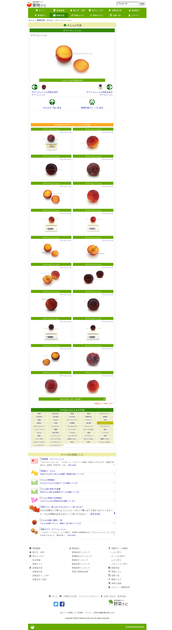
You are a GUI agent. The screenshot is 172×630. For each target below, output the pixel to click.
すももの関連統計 (48, 479)
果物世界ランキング (81, 567)
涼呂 (105, 429)
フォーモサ (39, 439)
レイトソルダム (105, 442)
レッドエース (39, 445)
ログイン (135, 15)
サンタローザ (72, 426)
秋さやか (56, 413)
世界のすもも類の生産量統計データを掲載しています (59, 492)
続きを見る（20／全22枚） (71, 399)
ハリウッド (88, 436)
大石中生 (39, 417)
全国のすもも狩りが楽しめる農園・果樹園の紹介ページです (62, 474)
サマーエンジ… (105, 423)
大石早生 (56, 417)
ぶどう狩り (116, 559)
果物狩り (42, 15)
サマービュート (39, 426)
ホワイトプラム (39, 442)
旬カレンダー (98, 10)
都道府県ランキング (81, 563)
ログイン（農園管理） (121, 587)
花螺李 (105, 417)
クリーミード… (72, 420)
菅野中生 (89, 417)
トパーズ (105, 432)
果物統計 (135, 10)
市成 (88, 413)
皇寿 (55, 423)
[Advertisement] (72, 116)
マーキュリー (55, 442)
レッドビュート (55, 445)
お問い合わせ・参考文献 (115, 596)
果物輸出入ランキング (82, 556)
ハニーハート (55, 436)
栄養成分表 (117, 10)
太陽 (88, 432)
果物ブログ (98, 15)
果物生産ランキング (81, 552)
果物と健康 (116, 583)
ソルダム (72, 432)
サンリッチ (88, 426)
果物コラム (79, 15)
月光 (105, 420)
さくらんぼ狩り (118, 556)
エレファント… (105, 413)
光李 (105, 436)
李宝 (88, 442)
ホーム (42, 10)
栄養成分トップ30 (40, 575)
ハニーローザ (72, 436)
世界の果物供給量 (80, 571)
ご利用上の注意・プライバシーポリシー (81, 596)
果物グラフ (37, 563)
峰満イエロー (105, 439)
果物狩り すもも (48, 471)
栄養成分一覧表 (39, 579)
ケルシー (89, 420)
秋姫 (72, 413)
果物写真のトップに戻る (92, 107)
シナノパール (39, 429)
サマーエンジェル (38, 94)
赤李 (39, 413)
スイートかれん (88, 429)
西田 (39, 436)
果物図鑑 (60, 10)
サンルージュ (105, 426)
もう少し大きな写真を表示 (72, 80)
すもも (50, 20)
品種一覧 (117, 15)
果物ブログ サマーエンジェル (53, 529)
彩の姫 (88, 423)
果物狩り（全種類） (120, 548)
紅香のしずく (72, 439)
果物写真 (60, 15)
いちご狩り (116, 552)
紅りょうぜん (88, 439)
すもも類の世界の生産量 (50, 489)
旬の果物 (36, 559)
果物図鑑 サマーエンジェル (52, 459)
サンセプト (55, 426)
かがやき (72, 417)
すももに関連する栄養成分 (51, 497)
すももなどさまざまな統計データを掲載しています (59, 483)
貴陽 (39, 420)
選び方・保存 (79, 10)
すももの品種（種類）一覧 (51, 520)
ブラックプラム (55, 439)
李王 (72, 442)
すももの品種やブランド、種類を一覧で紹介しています (60, 523)
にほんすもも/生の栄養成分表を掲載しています (57, 501)
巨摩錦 (72, 423)
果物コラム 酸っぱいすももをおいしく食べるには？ (62, 506)
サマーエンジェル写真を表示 (45, 92)
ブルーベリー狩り (119, 563)
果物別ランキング (80, 559)
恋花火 (39, 423)
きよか (55, 420)
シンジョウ (72, 429)
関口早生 (56, 432)
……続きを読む (71, 465)
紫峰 (55, 429)
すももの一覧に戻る (52, 107)
